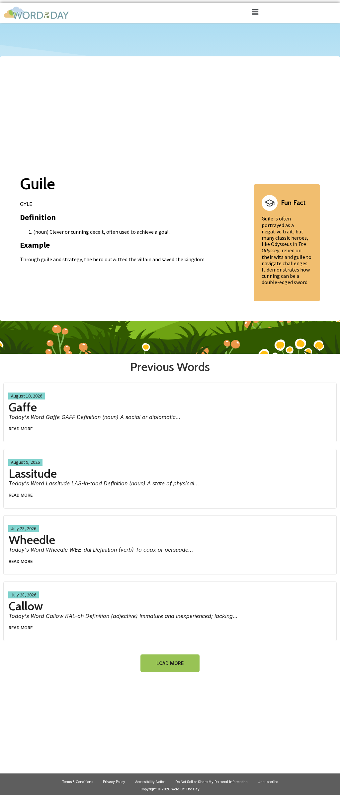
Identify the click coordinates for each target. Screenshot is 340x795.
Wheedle (32, 539)
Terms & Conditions (77, 782)
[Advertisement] (170, 108)
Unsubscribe (268, 782)
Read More (21, 428)
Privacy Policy (114, 782)
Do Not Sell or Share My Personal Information (211, 782)
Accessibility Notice (150, 782)
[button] (255, 12)
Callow (26, 606)
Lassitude (33, 473)
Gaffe (23, 407)
